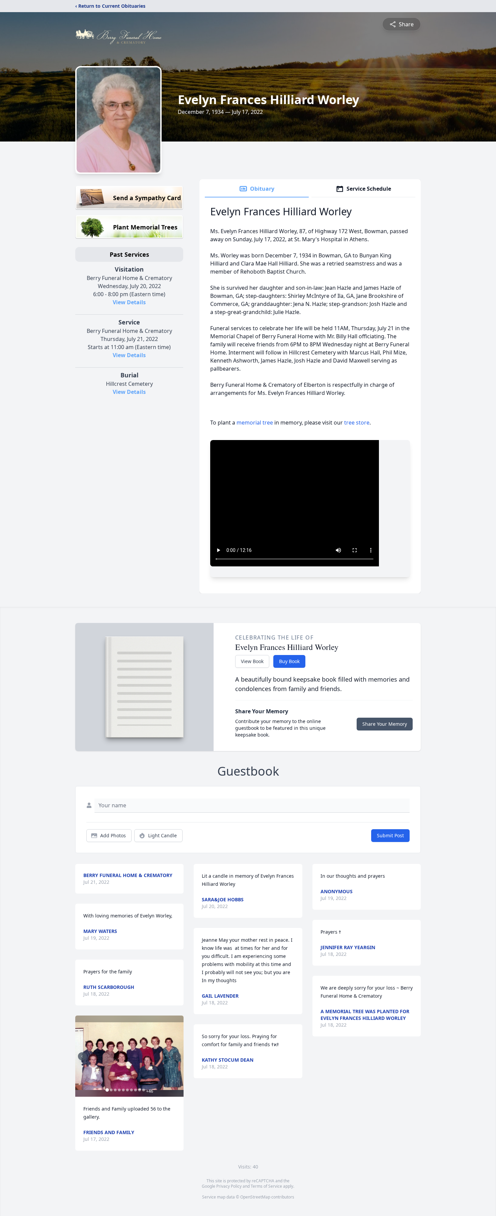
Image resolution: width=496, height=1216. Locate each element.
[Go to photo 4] (119, 1090)
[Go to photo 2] (111, 1090)
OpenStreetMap (255, 1197)
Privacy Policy (229, 1186)
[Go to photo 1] (107, 1090)
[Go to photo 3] (115, 1090)
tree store (356, 422)
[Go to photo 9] (139, 1090)
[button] (129, 1056)
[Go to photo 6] (127, 1090)
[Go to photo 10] (143, 1090)
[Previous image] (82, 1056)
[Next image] (177, 1056)
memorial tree (255, 422)
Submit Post (390, 835)
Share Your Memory (384, 724)
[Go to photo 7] (131, 1090)
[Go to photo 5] (123, 1090)
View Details (129, 302)
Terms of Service (266, 1186)
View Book (252, 661)
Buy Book (289, 661)
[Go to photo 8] (135, 1090)
